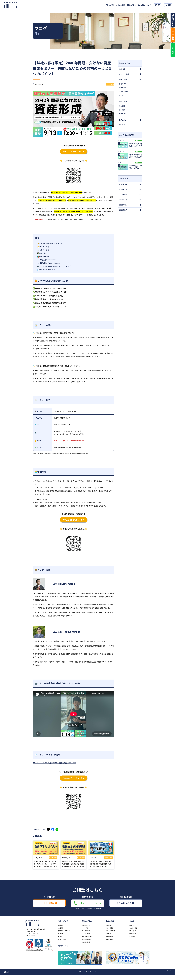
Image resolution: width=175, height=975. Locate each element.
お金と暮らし (123, 114)
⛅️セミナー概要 (43, 250)
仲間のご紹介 (120, 5)
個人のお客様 (86, 931)
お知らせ (122, 69)
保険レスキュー (86, 925)
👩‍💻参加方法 (41, 253)
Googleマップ (30, 931)
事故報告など (109, 939)
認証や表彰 (122, 88)
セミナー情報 (124, 74)
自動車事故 (109, 925)
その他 (121, 95)
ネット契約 (85, 928)
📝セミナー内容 (43, 246)
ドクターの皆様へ (87, 936)
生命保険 (108, 934)
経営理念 (60, 925)
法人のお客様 (86, 934)
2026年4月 (123, 205)
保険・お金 (123, 101)
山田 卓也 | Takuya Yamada (50, 263)
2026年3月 (123, 210)
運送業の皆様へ (86, 939)
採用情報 (157, 5)
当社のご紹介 (110, 5)
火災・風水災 (109, 928)
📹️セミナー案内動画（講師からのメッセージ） (54, 266)
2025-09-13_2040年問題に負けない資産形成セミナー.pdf (54, 762)
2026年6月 (123, 194)
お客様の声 (122, 84)
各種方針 (60, 934)
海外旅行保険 (109, 936)
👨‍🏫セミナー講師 (43, 256)
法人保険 (122, 106)
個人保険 (122, 110)
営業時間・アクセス (64, 931)
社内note (122, 120)
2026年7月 (123, 189)
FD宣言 (60, 936)
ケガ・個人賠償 (110, 931)
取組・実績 (123, 79)
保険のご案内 (131, 5)
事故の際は (141, 5)
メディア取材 (123, 91)
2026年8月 (123, 184)
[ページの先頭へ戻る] (169, 972)
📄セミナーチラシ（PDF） (47, 269)
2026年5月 (123, 199)
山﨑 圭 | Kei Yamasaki (48, 260)
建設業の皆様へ (86, 942)
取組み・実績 (62, 939)
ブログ (149, 5)
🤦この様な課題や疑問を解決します (50, 243)
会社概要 (60, 928)
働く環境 (122, 124)
